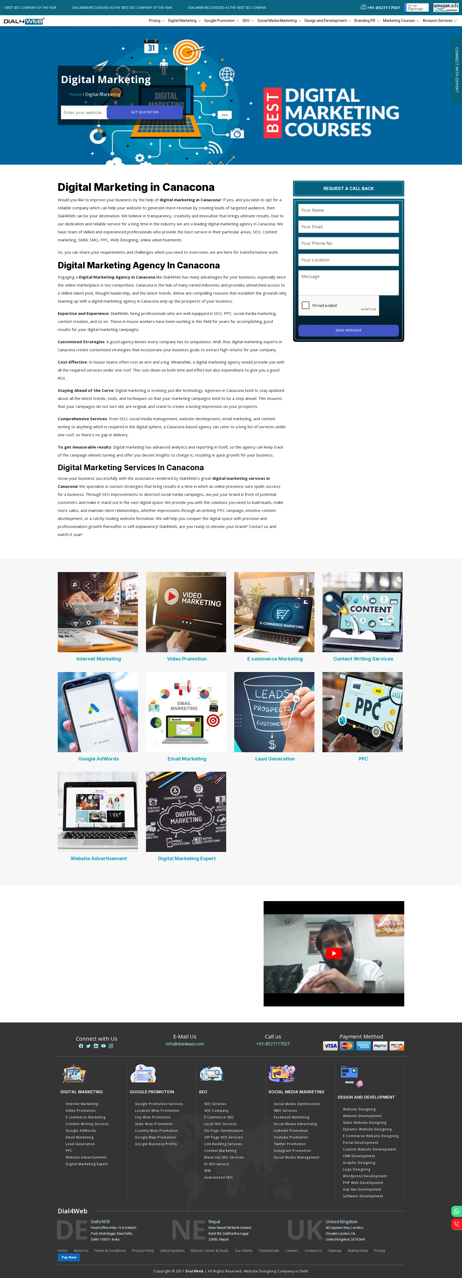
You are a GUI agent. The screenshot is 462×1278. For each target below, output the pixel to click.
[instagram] (111, 1046)
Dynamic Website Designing (367, 1129)
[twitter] (88, 1046)
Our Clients (244, 1250)
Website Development (362, 1116)
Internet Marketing (98, 659)
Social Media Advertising (295, 1124)
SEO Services (215, 1104)
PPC (363, 759)
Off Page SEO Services (223, 1137)
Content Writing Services (363, 659)
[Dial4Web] (26, 21)
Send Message (349, 331)
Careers (292, 1250)
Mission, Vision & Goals (210, 1250)
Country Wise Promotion (156, 1130)
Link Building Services (223, 1144)
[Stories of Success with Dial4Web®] (334, 954)
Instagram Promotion (292, 1150)
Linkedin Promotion (291, 1130)
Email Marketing (187, 759)
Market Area (358, 1250)
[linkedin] (96, 1046)
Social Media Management (296, 1157)
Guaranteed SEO (218, 1177)
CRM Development (359, 1156)
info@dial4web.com (184, 1044)
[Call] (456, 1224)
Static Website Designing (364, 1122)
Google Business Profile (156, 1144)
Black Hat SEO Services (224, 1157)
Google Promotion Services (159, 1104)
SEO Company (216, 1110)
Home (76, 94)
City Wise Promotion (153, 1117)
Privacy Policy (143, 1250)
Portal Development (360, 1142)
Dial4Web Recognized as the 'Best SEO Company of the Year (89, 7)
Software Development (363, 1196)
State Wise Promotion (154, 1124)
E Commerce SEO (219, 1117)
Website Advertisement (99, 858)
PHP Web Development (363, 1182)
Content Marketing (220, 1150)
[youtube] (103, 1046)
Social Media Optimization (297, 1104)
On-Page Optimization (223, 1130)
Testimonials (269, 1250)
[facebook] (81, 1046)
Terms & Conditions (110, 1250)
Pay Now (69, 1257)
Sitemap (335, 1250)
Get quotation (145, 112)
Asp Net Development (362, 1189)
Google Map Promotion (155, 1137)
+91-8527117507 (273, 1044)
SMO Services (285, 1110)
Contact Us (313, 1250)
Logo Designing (356, 1169)
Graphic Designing (359, 1162)
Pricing (154, 20)
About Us (81, 1250)
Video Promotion (187, 659)
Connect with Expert (456, 70)
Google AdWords (98, 759)
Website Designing (359, 1109)
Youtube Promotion (291, 1137)
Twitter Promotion (290, 1144)
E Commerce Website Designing (371, 1136)
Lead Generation (275, 759)
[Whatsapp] (456, 1211)
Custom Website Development (369, 1149)
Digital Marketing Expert (187, 858)
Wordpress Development (365, 1176)
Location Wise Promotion (157, 1110)
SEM (207, 1170)
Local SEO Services (220, 1124)
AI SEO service (216, 1164)
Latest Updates (172, 1250)
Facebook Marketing (291, 1117)
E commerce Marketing (275, 659)
